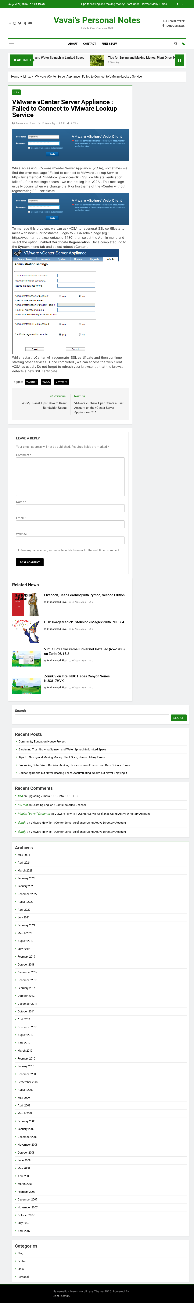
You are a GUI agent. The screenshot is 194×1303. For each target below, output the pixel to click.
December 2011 (27, 1003)
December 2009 (27, 1074)
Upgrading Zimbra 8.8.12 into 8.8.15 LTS (52, 796)
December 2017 (27, 972)
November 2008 (28, 1144)
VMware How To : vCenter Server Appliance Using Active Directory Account (102, 814)
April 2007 (24, 1231)
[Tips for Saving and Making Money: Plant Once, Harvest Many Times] (81, 62)
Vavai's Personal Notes (97, 20)
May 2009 (24, 1097)
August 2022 (25, 901)
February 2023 (26, 878)
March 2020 (25, 933)
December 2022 (27, 894)
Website (21, 534)
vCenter (31, 382)
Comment (23, 455)
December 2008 (27, 1137)
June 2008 (24, 1160)
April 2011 (24, 1019)
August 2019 (25, 941)
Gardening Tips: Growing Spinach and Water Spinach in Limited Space (62, 749)
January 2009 (26, 1129)
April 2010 (24, 1043)
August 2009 (25, 1090)
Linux (16, 92)
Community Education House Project (42, 741)
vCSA (46, 382)
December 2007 (27, 1199)
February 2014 (26, 988)
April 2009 (24, 1105)
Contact (89, 43)
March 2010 (25, 1050)
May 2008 (24, 1168)
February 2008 (26, 1191)
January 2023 (26, 886)
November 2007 (28, 1207)
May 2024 (24, 855)
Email (21, 518)
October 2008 (26, 1152)
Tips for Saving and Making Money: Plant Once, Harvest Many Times (138, 57)
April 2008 (24, 1176)
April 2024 (24, 862)
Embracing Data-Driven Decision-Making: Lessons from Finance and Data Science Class (115, 4)
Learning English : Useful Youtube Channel (59, 805)
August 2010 (25, 1035)
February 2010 (26, 1058)
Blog (20, 1253)
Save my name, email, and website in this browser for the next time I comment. (70, 550)
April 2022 (24, 909)
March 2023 (25, 870)
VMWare (61, 382)
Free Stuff (109, 43)
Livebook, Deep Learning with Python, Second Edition (84, 595)
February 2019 (26, 956)
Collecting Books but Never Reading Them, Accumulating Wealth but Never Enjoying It (73, 773)
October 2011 (26, 1011)
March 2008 (25, 1184)
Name (21, 502)
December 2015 (27, 980)
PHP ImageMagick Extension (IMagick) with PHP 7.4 (84, 622)
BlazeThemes (61, 1295)
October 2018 (26, 964)
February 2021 (26, 925)
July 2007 (24, 1223)
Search (20, 711)
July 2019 (24, 949)
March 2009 (25, 1113)
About (72, 43)
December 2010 (27, 1027)
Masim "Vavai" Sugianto (34, 814)
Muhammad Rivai (25, 123)
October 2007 (26, 1215)
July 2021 (24, 917)
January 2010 (26, 1066)
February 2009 (26, 1121)
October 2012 (26, 995)
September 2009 (28, 1082)
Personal (23, 1277)
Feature (22, 1261)
